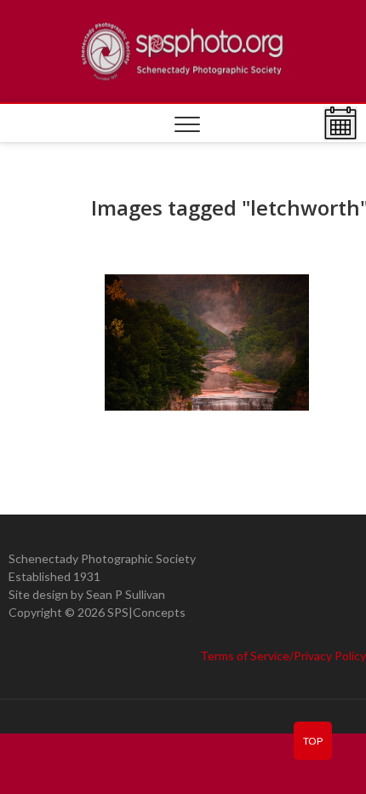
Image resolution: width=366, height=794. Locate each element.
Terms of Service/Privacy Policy (283, 655)
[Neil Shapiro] (207, 342)
